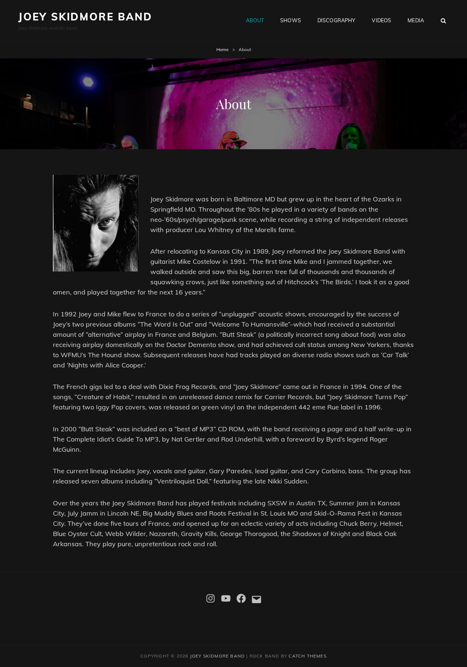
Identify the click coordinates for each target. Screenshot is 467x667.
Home (222, 49)
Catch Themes (307, 656)
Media (416, 20)
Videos (381, 20)
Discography (336, 20)
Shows (290, 20)
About (255, 20)
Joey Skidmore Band (85, 16)
